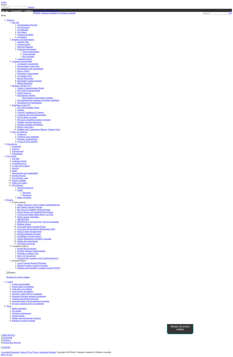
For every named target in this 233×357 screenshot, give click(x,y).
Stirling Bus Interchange (27, 241)
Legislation (22, 37)
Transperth (16, 146)
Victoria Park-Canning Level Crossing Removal (37, 258)
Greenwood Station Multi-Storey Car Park (35, 214)
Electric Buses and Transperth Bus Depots (35, 212)
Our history (22, 32)
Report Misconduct (25, 78)
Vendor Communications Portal (30, 88)
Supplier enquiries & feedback (30, 124)
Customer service (24, 59)
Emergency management (27, 73)
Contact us (21, 134)
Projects (9, 200)
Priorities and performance (23, 39)
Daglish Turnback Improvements (31, 251)
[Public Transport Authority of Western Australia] (54, 13)
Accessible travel (24, 76)
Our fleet (15, 158)
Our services (11, 144)
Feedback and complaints (28, 137)
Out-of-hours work (20, 178)
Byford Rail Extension (26, 248)
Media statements (19, 308)
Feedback (29, 11)
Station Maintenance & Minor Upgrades (34, 239)
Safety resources (24, 93)
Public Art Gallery (19, 183)
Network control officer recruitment (27, 294)
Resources (27, 195)
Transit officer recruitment (23, 286)
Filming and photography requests (26, 318)
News (8, 306)
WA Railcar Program (26, 244)
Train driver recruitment (22, 289)
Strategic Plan (23, 42)
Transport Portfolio (25, 34)
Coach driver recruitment (22, 291)
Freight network (18, 175)
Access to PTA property (27, 141)
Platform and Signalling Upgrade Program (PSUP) (38, 268)
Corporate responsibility (22, 61)
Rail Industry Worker (26, 95)
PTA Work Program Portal (28, 90)
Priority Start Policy (25, 127)
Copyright (5, 352)
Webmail (52, 352)
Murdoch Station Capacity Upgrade (32, 265)
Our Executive (23, 27)
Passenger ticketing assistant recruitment (29, 296)
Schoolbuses (17, 154)
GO (230, 13)
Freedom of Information (27, 139)
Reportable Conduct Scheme (29, 81)
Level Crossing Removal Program (31, 263)
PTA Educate (17, 185)
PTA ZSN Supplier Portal (28, 107)
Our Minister (22, 30)
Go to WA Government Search (46, 10)
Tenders (20, 110)
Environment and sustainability (30, 69)
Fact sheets (16, 311)
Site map (4, 11)
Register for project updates (18, 277)
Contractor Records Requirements (31, 115)
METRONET (23, 219)
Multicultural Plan (24, 83)
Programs (27, 192)
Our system (11, 156)
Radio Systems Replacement (29, 231)
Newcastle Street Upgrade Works (31, 226)
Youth (19, 190)
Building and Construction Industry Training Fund (38, 129)
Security (15, 168)
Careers (9, 282)
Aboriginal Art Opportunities (29, 103)
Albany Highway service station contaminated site (38, 205)
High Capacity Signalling (28, 217)
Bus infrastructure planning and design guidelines (38, 100)
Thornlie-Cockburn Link (27, 253)
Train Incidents (29, 54)
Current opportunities (21, 284)
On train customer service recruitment (28, 303)
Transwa (15, 149)
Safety (14, 171)
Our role (15, 22)
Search (31, 7)
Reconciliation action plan (28, 66)
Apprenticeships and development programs (30, 301)
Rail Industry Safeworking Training (38, 98)
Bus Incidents (28, 56)
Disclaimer (14, 352)
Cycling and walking (21, 166)
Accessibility (16, 11)
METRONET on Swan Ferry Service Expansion (38, 222)
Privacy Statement (40, 352)
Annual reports (23, 44)
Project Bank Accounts (27, 117)
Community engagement (27, 64)
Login (3, 2)
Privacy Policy (23, 71)
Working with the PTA (21, 86)
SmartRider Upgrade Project (29, 236)
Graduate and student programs (25, 299)
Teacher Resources (25, 188)
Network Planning (25, 47)
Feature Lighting (19, 180)
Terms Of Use (26, 352)
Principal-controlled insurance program (33, 120)
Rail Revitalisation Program (29, 234)
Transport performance (27, 49)
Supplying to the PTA (21, 105)
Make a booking (24, 197)
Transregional (17, 151)
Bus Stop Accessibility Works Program (33, 209)
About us (10, 20)
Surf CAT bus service (26, 256)
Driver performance (31, 51)
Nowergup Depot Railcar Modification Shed (36, 229)
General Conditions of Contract (30, 112)
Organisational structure (27, 25)
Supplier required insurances (29, 122)
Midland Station (24, 224)
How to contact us (19, 132)
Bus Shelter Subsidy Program (29, 207)
